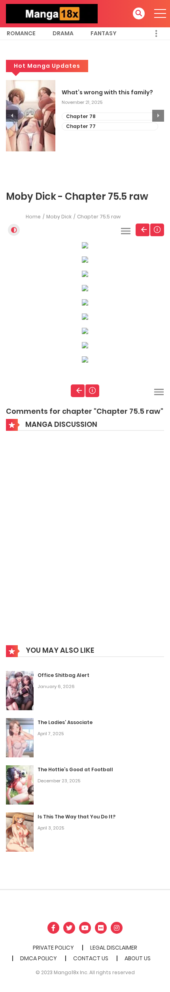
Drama (63, 33)
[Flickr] (101, 928)
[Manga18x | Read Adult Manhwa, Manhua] (52, 13)
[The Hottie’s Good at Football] (20, 784)
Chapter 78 (81, 116)
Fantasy (104, 33)
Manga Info (157, 230)
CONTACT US (90, 958)
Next (158, 116)
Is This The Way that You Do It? (76, 816)
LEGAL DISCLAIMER (113, 948)
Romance (21, 33)
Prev (142, 230)
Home (33, 216)
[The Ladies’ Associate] (20, 737)
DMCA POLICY (38, 958)
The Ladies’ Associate (65, 722)
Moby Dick (59, 216)
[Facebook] (53, 928)
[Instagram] (117, 928)
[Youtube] (85, 928)
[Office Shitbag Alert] (20, 690)
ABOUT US (138, 958)
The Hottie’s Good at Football (75, 769)
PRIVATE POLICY (53, 948)
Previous (12, 116)
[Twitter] (69, 928)
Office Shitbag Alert (63, 675)
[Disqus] (85, 544)
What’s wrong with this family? (107, 92)
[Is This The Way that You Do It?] (20, 831)
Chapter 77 (81, 126)
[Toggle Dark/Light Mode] (14, 230)
